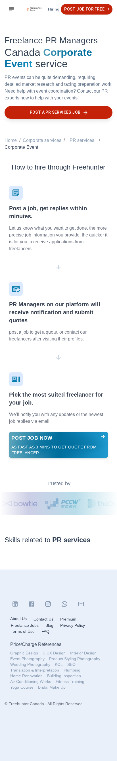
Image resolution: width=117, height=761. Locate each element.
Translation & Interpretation (34, 670)
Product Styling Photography (74, 658)
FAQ (45, 631)
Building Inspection (64, 676)
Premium (68, 619)
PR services (82, 140)
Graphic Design (24, 653)
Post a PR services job (55, 112)
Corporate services (42, 140)
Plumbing (72, 670)
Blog (49, 625)
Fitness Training (70, 681)
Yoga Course (22, 687)
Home (11, 140)
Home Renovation (26, 676)
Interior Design (83, 653)
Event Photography (27, 658)
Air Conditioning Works (30, 681)
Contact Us (43, 619)
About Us (18, 618)
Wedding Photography (30, 664)
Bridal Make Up (52, 687)
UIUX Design (54, 653)
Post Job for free (84, 9)
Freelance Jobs (25, 625)
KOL (59, 664)
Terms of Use (23, 631)
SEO (71, 664)
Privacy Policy (72, 625)
